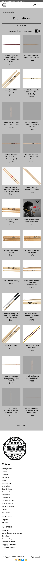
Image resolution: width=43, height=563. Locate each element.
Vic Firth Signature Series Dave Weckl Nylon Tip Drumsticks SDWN (11, 58)
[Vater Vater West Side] (11, 334)
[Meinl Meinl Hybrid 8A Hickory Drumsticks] (32, 176)
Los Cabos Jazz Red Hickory (11, 251)
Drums (4, 471)
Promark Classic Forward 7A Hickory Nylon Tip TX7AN (11, 410)
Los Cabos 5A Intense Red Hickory (32, 251)
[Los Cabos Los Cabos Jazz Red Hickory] (11, 239)
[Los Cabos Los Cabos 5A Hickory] (11, 269)
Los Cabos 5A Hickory (11, 281)
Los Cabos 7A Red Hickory (11, 221)
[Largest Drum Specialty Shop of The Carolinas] (4, 5)
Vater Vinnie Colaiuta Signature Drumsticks (32, 56)
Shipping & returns (9, 545)
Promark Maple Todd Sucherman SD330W (11, 123)
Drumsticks (6, 486)
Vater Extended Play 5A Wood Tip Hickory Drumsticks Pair (11, 315)
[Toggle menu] (39, 5)
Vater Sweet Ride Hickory (11, 91)
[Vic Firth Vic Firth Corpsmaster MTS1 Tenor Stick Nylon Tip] (32, 78)
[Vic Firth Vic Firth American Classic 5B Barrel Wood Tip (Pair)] (11, 143)
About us (5, 530)
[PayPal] (26, 560)
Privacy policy (7, 539)
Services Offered (8, 506)
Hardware (5, 477)
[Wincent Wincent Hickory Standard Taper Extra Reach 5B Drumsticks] (11, 176)
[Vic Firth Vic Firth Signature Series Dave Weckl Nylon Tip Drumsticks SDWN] (11, 44)
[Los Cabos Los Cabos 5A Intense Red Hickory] (32, 239)
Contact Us (6, 512)
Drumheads (6, 492)
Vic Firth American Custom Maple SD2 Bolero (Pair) (31, 410)
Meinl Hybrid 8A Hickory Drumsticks (32, 188)
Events (4, 509)
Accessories (6, 483)
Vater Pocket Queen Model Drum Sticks (32, 221)
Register (5, 520)
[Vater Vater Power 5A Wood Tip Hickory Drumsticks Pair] (32, 269)
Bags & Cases (7, 489)
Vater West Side (11, 345)
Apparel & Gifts (7, 503)
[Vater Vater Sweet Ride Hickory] (11, 78)
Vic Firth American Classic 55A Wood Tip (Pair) (31, 157)
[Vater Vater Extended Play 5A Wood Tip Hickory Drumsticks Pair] (11, 302)
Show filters (21, 25)
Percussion (6, 495)
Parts (4, 480)
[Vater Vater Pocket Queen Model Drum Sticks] (32, 208)
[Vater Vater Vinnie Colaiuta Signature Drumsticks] (32, 44)
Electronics (6, 498)
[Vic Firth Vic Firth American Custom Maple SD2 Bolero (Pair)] (32, 397)
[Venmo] (22, 560)
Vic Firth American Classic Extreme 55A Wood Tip (11, 378)
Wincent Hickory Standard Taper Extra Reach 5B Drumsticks (11, 189)
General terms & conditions (12, 533)
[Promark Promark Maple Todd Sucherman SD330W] (11, 111)
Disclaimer (6, 536)
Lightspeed (36, 557)
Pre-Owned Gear (8, 500)
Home (4, 12)
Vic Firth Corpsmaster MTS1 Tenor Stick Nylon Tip (31, 92)
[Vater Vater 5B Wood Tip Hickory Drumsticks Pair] (32, 302)
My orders (5, 522)
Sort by (21, 31)
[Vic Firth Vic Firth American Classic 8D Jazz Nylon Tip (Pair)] (32, 111)
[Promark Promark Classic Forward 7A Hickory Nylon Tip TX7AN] (11, 397)
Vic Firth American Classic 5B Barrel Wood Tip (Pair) (11, 157)
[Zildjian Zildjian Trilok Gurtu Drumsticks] (32, 334)
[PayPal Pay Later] (19, 560)
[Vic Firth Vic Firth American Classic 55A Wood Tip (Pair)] (32, 143)
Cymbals (5, 474)
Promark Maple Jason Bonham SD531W (31, 377)
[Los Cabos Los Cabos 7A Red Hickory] (11, 208)
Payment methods (9, 542)
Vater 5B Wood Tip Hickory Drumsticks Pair (32, 315)
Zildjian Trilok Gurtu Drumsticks (32, 346)
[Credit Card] (16, 560)
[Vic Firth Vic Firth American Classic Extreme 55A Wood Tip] (11, 365)
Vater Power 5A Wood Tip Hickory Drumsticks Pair (32, 283)
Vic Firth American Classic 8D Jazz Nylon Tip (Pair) (31, 124)
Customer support (8, 547)
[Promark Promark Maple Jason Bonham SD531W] (32, 365)
